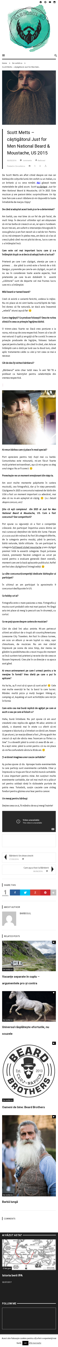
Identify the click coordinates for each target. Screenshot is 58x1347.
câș (40, 186)
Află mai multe (35, 1343)
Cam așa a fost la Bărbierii (36, 867)
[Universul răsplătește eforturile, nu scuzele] (29, 1006)
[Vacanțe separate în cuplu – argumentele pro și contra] (29, 955)
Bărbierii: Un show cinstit (21, 855)
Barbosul (41, 160)
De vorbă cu (17, 63)
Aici (38, 182)
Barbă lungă (10, 1202)
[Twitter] (25, 892)
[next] (52, 417)
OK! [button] (25, 1343)
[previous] (6, 417)
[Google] (35, 892)
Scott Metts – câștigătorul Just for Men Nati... (21, 67)
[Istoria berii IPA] (29, 1254)
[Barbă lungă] (29, 1155)
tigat (44, 186)
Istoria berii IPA (12, 1275)
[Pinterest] (45, 892)
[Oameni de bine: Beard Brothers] (29, 1071)
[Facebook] (15, 892)
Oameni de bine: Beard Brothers (23, 1107)
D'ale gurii (7, 1268)
